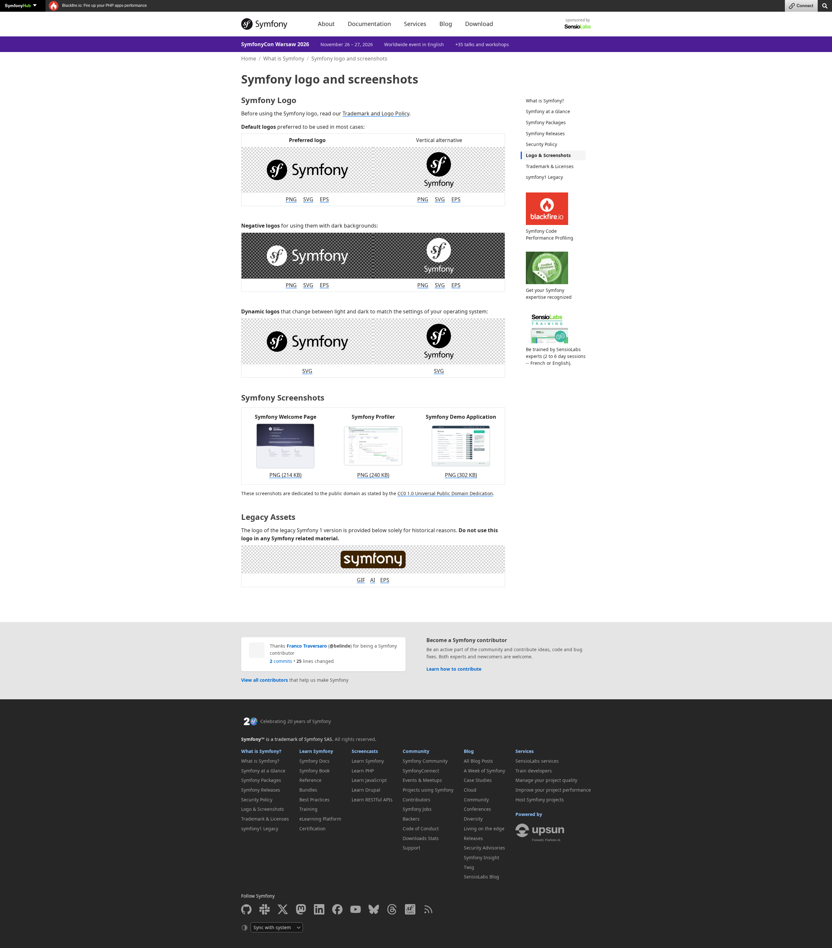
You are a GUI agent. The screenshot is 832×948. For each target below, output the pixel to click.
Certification (312, 828)
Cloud (470, 790)
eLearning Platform (320, 819)
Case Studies (478, 780)
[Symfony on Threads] (392, 909)
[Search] (825, 5)
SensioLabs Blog (481, 877)
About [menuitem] (326, 24)
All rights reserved (355, 739)
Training (308, 809)
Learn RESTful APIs (372, 800)
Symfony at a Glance (548, 111)
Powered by (528, 814)
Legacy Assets (268, 516)
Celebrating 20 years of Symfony (295, 721)
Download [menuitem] (479, 24)
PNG (291, 199)
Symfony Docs (314, 761)
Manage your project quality (546, 780)
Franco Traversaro (307, 646)
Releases (473, 838)
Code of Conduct (421, 828)
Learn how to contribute (453, 669)
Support (411, 848)
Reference (310, 780)
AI (372, 580)
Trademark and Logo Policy (376, 113)
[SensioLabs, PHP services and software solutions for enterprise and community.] (578, 26)
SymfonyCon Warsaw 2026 (275, 44)
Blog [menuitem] (445, 24)
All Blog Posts (478, 761)
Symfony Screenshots (282, 397)
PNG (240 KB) (373, 475)
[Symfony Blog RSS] (428, 909)
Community (416, 751)
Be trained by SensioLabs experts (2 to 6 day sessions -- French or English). (556, 356)
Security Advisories (484, 848)
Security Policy (541, 144)
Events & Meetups (422, 780)
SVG (308, 199)
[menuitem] (554, 101)
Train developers (533, 771)
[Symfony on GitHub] (246, 909)
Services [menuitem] (415, 24)
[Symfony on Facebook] (337, 909)
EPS (324, 199)
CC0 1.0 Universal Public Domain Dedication (445, 493)
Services (524, 751)
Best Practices (314, 800)
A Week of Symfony (484, 771)
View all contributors (264, 680)
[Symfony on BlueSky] (374, 909)
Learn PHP (363, 771)
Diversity (473, 819)
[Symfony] (273, 24)
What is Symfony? (545, 101)
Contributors (416, 800)
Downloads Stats (421, 838)
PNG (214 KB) (285, 475)
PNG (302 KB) (461, 475)
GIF (361, 580)
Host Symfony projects (539, 800)
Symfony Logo (268, 100)
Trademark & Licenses (550, 166)
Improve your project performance (553, 790)
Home (248, 58)
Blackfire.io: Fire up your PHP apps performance (104, 5)
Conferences (477, 809)
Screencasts (365, 751)
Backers (411, 819)
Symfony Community (425, 761)
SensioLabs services (537, 761)
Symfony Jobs (417, 809)
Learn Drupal (366, 790)
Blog (469, 751)
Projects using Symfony (428, 790)
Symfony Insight (481, 857)
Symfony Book (314, 771)
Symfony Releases (545, 133)
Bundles (308, 790)
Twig (469, 867)
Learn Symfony (316, 751)
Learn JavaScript (369, 780)
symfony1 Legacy (544, 177)
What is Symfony (283, 58)
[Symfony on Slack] (264, 909)
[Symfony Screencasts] (410, 909)
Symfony (18, 5)
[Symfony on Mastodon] (301, 909)
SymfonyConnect (421, 771)
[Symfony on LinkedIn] (319, 909)
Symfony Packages (546, 122)
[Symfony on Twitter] (283, 909)
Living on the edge (484, 828)
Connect (805, 5)
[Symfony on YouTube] (355, 909)
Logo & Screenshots (548, 155)
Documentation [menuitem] (369, 24)
